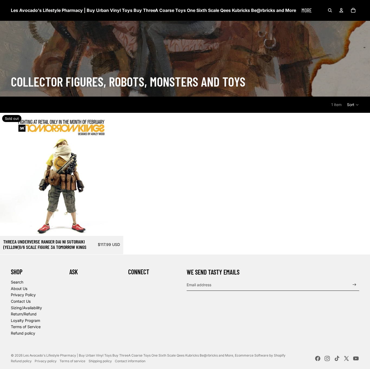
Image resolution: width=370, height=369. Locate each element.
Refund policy (23, 333)
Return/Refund (24, 314)
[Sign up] (354, 284)
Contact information (130, 361)
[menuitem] (306, 10)
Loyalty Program (25, 320)
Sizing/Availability (26, 307)
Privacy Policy (23, 294)
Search (17, 282)
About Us (19, 288)
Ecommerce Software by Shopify (260, 355)
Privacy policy (46, 361)
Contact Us (21, 301)
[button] (353, 105)
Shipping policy (100, 361)
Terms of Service (26, 326)
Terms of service (72, 361)
